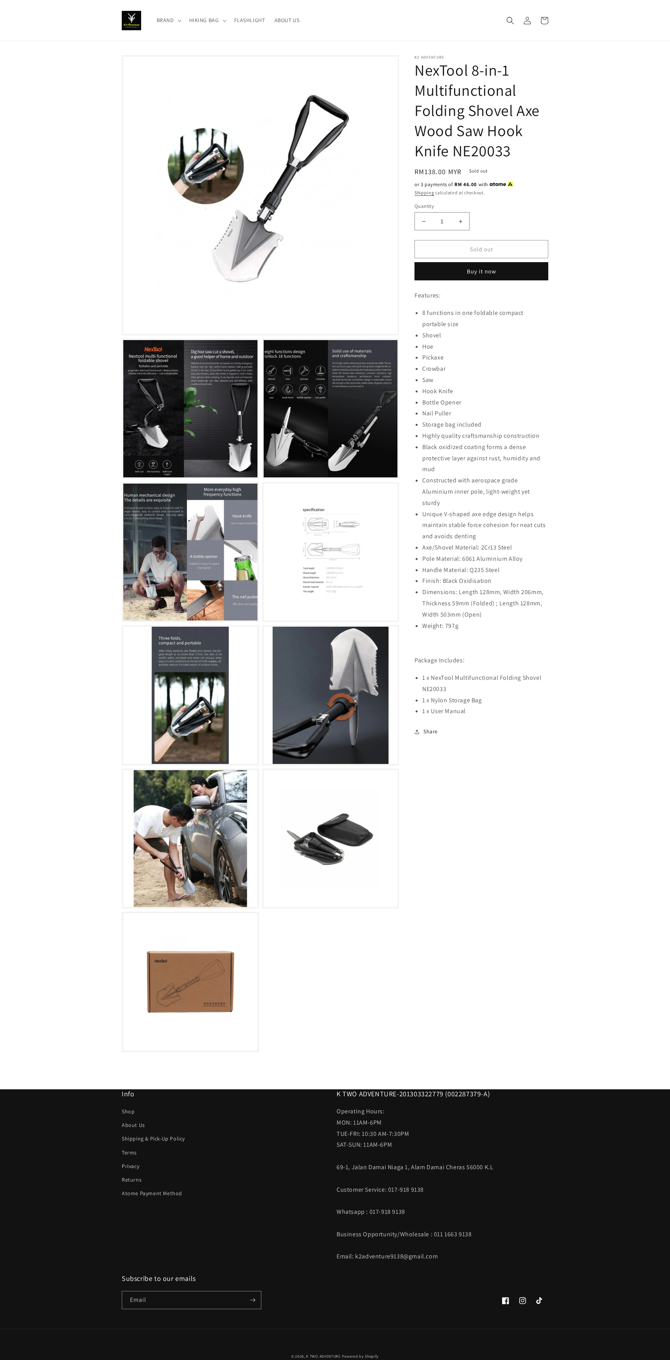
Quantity (424, 206)
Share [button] (430, 731)
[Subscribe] (252, 1300)
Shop (128, 1111)
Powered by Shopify (360, 1356)
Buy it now (481, 271)
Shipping (424, 192)
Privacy (130, 1166)
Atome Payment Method (152, 1193)
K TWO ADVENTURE (323, 1356)
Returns (132, 1179)
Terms (129, 1152)
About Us (133, 1125)
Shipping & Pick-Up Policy (153, 1138)
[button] (168, 20)
